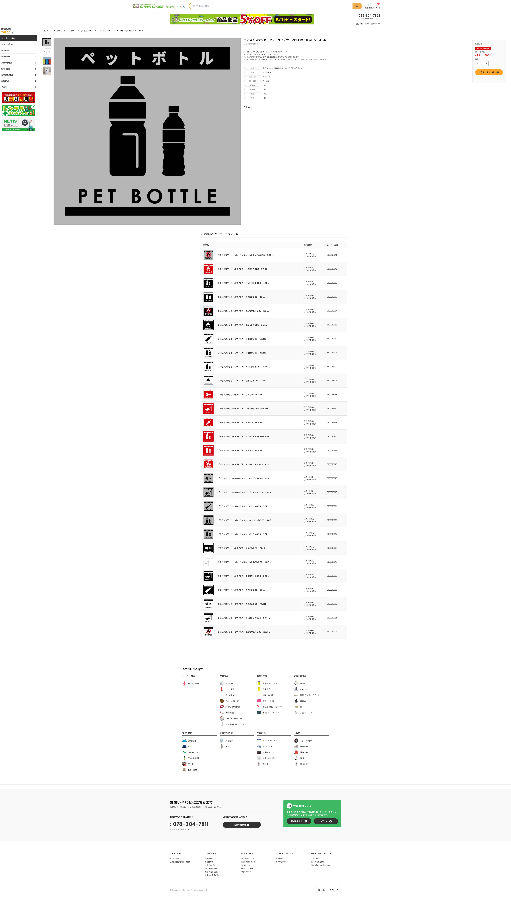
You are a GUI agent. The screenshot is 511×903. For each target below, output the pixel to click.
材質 (252, 72)
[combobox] (271, 6)
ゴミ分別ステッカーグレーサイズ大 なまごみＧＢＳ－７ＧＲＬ (243, 478)
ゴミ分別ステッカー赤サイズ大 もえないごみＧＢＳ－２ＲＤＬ (243, 464)
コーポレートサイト (326, 890)
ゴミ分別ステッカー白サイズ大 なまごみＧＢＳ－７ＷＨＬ (242, 604)
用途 (252, 68)
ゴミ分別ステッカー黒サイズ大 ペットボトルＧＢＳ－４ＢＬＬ (243, 283)
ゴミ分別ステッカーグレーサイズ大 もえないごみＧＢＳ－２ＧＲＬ (245, 255)
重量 (252, 93)
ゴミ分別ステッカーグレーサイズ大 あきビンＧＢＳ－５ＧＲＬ (243, 506)
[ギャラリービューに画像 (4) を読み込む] (47, 70)
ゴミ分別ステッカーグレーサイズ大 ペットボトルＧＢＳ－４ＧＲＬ (245, 520)
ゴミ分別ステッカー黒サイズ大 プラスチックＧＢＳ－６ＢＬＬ (243, 576)
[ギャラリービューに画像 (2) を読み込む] (47, 51)
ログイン (323, 821)
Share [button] (249, 107)
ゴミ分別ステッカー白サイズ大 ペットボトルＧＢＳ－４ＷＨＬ (244, 366)
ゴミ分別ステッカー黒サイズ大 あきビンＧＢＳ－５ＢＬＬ (241, 590)
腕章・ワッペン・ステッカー (66, 31)
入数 (252, 98)
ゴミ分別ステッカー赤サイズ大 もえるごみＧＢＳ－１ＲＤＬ (242, 269)
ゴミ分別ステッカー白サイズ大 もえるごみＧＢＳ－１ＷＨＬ (243, 380)
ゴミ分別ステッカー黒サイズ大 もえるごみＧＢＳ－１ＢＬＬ (242, 324)
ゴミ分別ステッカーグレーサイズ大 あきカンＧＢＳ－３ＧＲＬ (243, 534)
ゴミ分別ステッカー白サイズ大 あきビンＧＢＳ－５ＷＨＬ (242, 338)
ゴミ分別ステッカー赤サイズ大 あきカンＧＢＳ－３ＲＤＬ (242, 450)
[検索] (357, 6)
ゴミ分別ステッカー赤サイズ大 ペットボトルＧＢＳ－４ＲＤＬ (243, 436)
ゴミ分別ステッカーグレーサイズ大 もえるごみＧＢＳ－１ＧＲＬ (244, 562)
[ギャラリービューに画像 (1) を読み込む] (47, 42)
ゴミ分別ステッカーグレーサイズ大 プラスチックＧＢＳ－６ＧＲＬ (245, 492)
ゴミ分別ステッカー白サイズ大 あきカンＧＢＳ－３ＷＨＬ (242, 352)
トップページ (47, 31)
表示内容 (252, 76)
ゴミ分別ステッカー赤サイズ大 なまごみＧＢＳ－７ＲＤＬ (242, 394)
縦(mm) (253, 85)
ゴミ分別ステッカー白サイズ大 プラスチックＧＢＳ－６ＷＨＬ (244, 617)
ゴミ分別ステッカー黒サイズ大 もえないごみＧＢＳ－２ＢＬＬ (243, 311)
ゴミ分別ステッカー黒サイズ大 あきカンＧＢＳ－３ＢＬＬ (241, 297)
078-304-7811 (191, 824)
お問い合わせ (240, 824)
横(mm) (253, 89)
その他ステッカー (87, 31)
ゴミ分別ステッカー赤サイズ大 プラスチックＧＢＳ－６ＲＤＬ (243, 408)
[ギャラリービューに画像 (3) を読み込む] (47, 61)
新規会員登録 (296, 821)
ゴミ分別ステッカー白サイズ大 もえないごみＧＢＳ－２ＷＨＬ (244, 631)
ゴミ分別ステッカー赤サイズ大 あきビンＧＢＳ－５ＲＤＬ (242, 422)
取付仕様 (252, 81)
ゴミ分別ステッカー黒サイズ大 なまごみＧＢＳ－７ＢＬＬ (241, 548)
